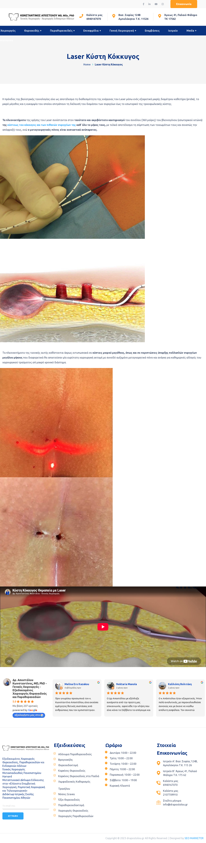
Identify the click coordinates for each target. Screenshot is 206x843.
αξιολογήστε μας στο (27, 714)
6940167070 (93, 18)
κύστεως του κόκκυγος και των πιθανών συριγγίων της (41, 124)
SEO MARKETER (194, 838)
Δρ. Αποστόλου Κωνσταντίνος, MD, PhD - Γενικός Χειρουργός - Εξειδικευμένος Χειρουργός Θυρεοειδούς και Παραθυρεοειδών (30, 688)
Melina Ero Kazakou (77, 684)
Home (87, 64)
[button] (183, 4)
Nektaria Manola (126, 684)
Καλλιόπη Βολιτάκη (180, 684)
